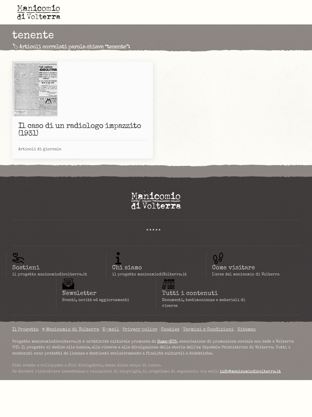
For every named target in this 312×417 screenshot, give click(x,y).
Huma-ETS (167, 342)
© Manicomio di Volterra (70, 329)
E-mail (110, 329)
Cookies (170, 329)
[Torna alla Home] (38, 12)
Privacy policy (140, 329)
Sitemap (246, 329)
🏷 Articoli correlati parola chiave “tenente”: (71, 47)
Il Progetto (25, 329)
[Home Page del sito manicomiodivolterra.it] (156, 200)
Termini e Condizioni (208, 329)
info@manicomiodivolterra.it (250, 372)
